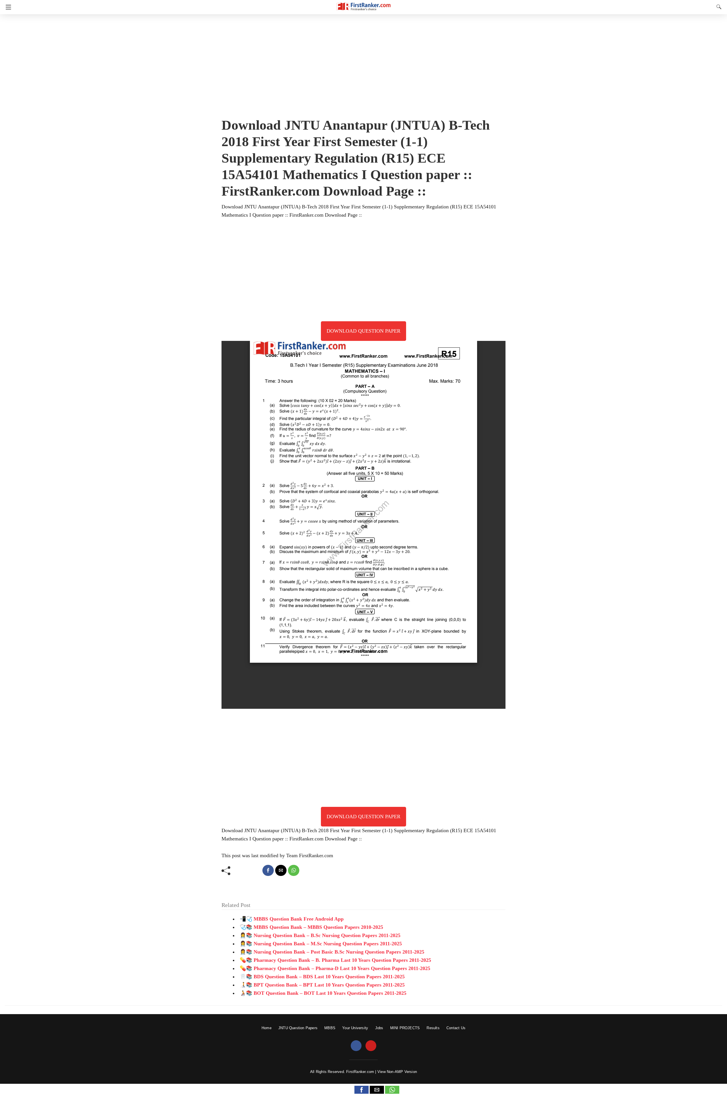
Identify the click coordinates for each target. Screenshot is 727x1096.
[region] (363, 63)
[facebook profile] (356, 1046)
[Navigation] (7, 7)
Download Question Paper (363, 331)
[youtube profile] (370, 1046)
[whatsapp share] (293, 870)
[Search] (718, 7)
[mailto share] (281, 870)
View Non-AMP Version (397, 1072)
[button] (361, 1090)
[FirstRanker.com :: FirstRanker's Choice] (363, 4)
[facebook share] (268, 870)
